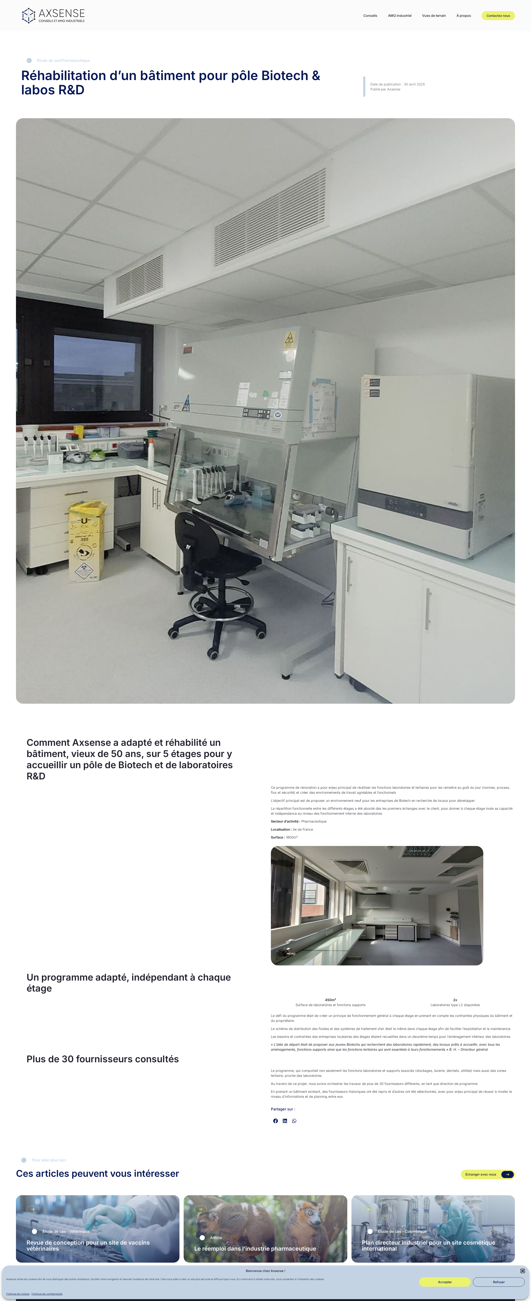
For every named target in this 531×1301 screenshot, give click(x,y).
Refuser (499, 1282)
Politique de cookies (17, 1293)
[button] (523, 1271)
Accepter (445, 1282)
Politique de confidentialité (47, 1293)
